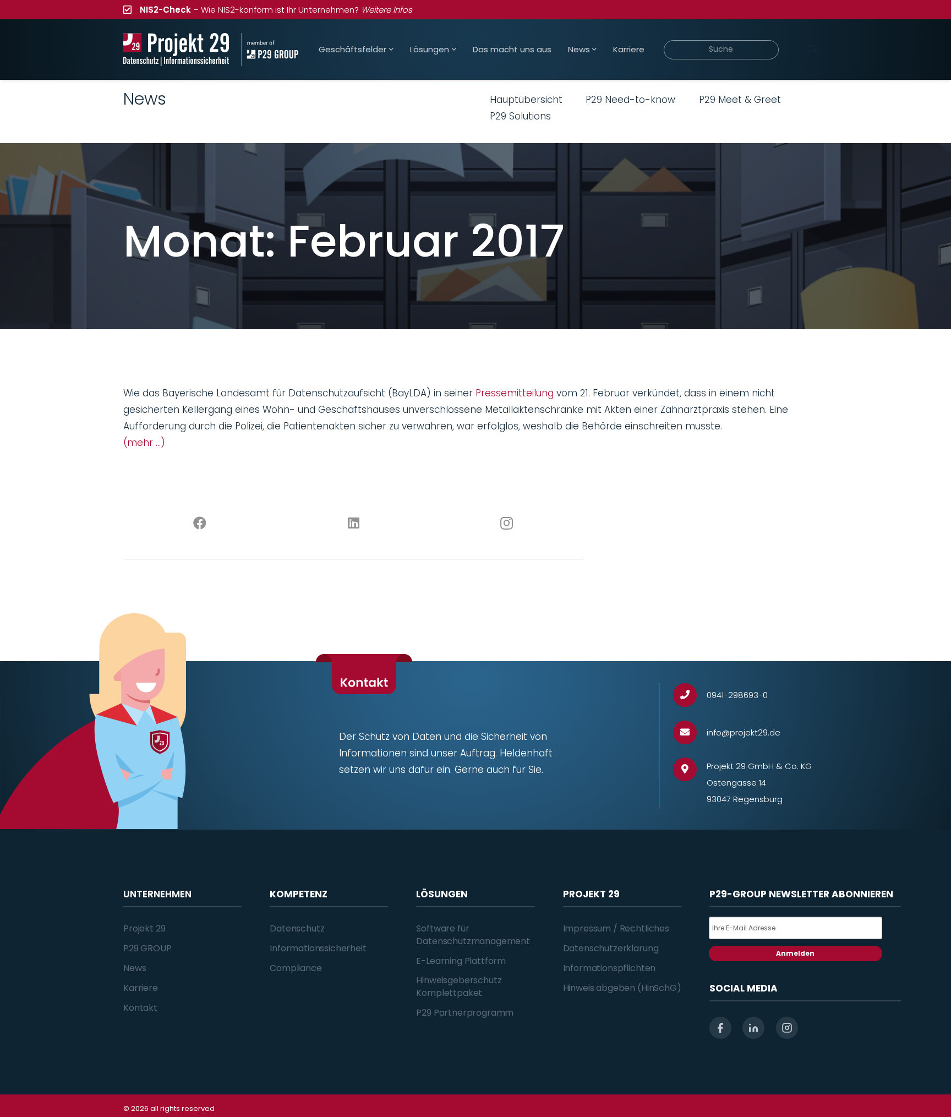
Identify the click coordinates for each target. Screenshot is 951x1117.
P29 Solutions (520, 116)
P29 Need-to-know (630, 99)
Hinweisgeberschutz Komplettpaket (458, 986)
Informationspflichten (609, 968)
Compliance (295, 968)
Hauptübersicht (526, 99)
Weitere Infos (386, 9)
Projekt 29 (144, 928)
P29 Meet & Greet (740, 99)
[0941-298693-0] (690, 695)
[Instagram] (507, 523)
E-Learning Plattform (461, 961)
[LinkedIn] (353, 523)
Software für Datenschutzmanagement (473, 934)
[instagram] (787, 1028)
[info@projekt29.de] (690, 732)
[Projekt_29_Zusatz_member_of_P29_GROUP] (270, 49)
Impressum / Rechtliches (616, 928)
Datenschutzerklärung (611, 948)
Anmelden (795, 953)
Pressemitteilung (515, 393)
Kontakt (140, 1007)
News (134, 968)
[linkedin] (753, 1028)
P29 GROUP (147, 948)
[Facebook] (200, 523)
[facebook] (720, 1028)
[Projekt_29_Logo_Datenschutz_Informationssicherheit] (176, 49)
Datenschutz (297, 928)
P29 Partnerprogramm (464, 1012)
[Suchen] (812, 50)
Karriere (140, 988)
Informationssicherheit (318, 948)
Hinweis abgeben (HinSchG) (622, 988)
